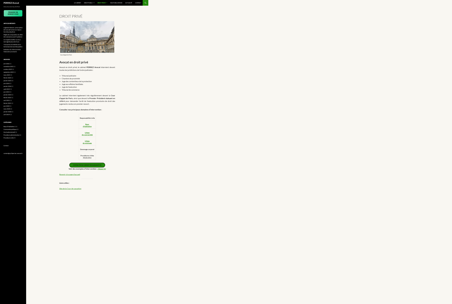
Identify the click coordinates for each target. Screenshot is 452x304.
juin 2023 (6, 92)
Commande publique (10, 129)
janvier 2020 (7, 112)
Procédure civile (9, 138)
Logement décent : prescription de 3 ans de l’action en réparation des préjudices (13, 30)
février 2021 (7, 103)
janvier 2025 (7, 80)
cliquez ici (102, 169)
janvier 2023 (7, 95)
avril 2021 (7, 100)
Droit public (88, 3)
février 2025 (7, 78)
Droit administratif (9, 132)
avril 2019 (7, 114)
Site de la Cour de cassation (70, 188)
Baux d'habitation (9, 126)
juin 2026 (6, 64)
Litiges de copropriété (87, 134)
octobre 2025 (8, 69)
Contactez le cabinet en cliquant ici (87, 165)
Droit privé (101, 3)
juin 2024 (6, 83)
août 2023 (7, 89)
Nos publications (116, 3)
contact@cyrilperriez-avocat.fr (13, 153)
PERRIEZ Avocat (11, 3)
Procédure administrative (11, 135)
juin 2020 (6, 106)
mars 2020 (7, 109)
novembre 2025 (8, 66)
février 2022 (7, 97)
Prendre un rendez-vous (13, 13)
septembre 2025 (9, 72)
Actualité (128, 3)
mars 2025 (7, 75)
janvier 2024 (7, 86)
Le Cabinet (77, 3)
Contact (138, 3)
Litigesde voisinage (87, 142)
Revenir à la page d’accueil (69, 174)
